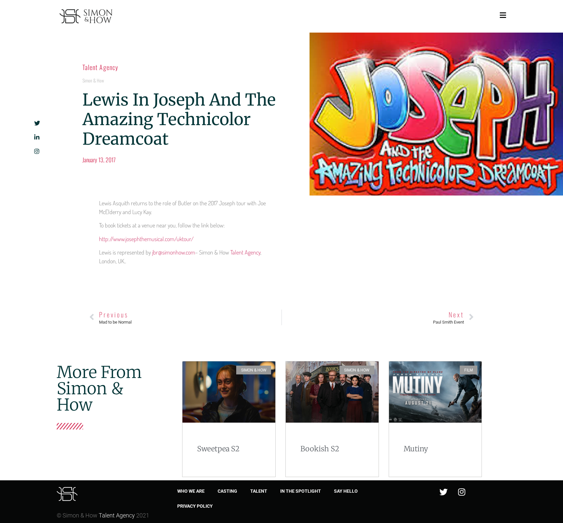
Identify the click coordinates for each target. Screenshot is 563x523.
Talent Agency (100, 67)
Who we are (191, 491)
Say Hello (346, 491)
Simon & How (93, 80)
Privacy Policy (195, 506)
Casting (227, 491)
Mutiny (416, 448)
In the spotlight (300, 491)
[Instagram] (462, 492)
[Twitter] (444, 492)
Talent (258, 491)
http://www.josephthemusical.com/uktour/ (146, 238)
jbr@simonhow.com (173, 252)
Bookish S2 (319, 448)
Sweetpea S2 (218, 448)
